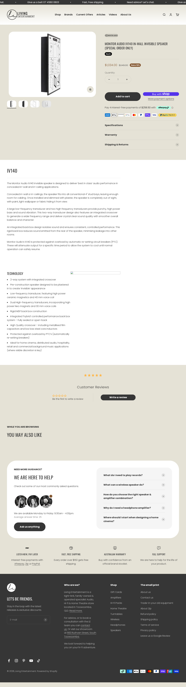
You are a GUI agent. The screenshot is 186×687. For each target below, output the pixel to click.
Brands (68, 14)
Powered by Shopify (47, 671)
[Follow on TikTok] (39, 661)
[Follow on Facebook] (9, 661)
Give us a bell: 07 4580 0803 (40, 2)
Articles (100, 14)
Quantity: (110, 72)
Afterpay (19, 563)
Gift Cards (116, 592)
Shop (58, 14)
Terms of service (150, 625)
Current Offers (84, 14)
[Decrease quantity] (109, 79)
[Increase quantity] (127, 79)
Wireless (114, 619)
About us (146, 592)
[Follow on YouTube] (31, 661)
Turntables (116, 614)
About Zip (146, 608)
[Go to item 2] (23, 104)
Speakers (115, 630)
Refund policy (148, 614)
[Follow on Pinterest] (24, 661)
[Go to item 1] (11, 104)
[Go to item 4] (46, 104)
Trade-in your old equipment (157, 603)
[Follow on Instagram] (16, 661)
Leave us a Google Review (155, 635)
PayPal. (36, 563)
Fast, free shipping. (90, 2)
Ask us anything (30, 526)
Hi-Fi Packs (116, 603)
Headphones (117, 625)
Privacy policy (148, 630)
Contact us (147, 597)
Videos (113, 14)
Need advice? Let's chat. (137, 2)
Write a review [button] (118, 397)
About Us (125, 14)
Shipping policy (149, 619)
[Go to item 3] (35, 104)
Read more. (75, 610)
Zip (27, 563)
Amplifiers (115, 597)
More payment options (161, 98)
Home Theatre (118, 608)
